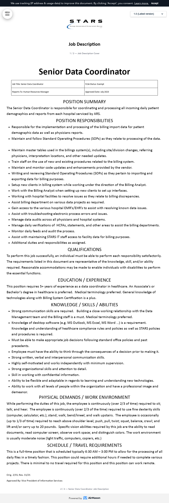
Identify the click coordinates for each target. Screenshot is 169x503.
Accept (154, 3)
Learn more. (141, 3)
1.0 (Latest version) (144, 13)
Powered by (75, 498)
